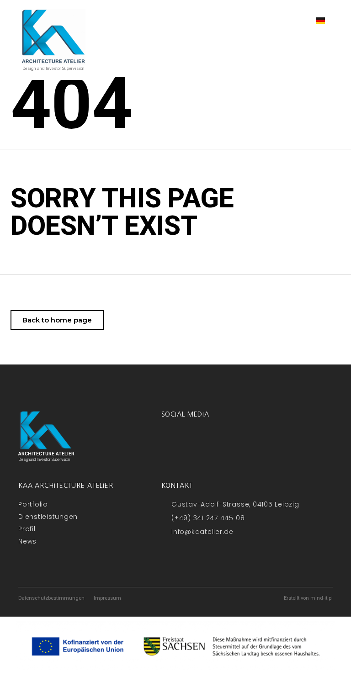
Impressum (107, 598)
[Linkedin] (191, 439)
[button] (292, 20)
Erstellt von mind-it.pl (308, 598)
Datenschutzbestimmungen (51, 598)
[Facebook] (168, 439)
